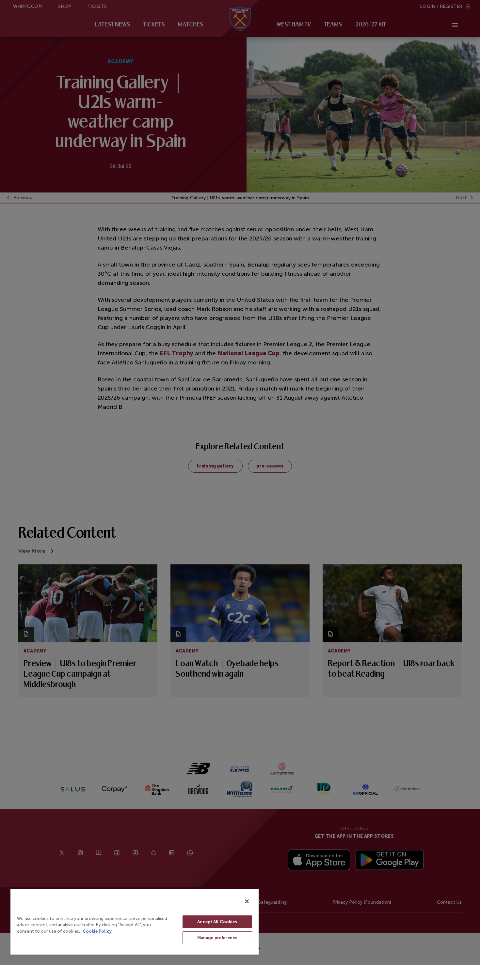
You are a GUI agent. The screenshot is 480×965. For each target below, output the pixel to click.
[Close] (247, 901)
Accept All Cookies (217, 921)
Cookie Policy (97, 931)
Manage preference (217, 937)
